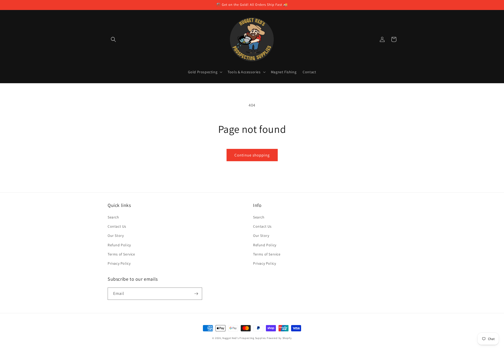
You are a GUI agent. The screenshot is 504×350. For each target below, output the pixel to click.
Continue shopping (252, 155)
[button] (113, 39)
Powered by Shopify (279, 338)
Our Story (116, 235)
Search (113, 217)
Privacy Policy (119, 263)
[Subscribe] (196, 294)
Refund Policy (119, 245)
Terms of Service (121, 254)
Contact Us (117, 226)
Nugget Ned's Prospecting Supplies (244, 338)
